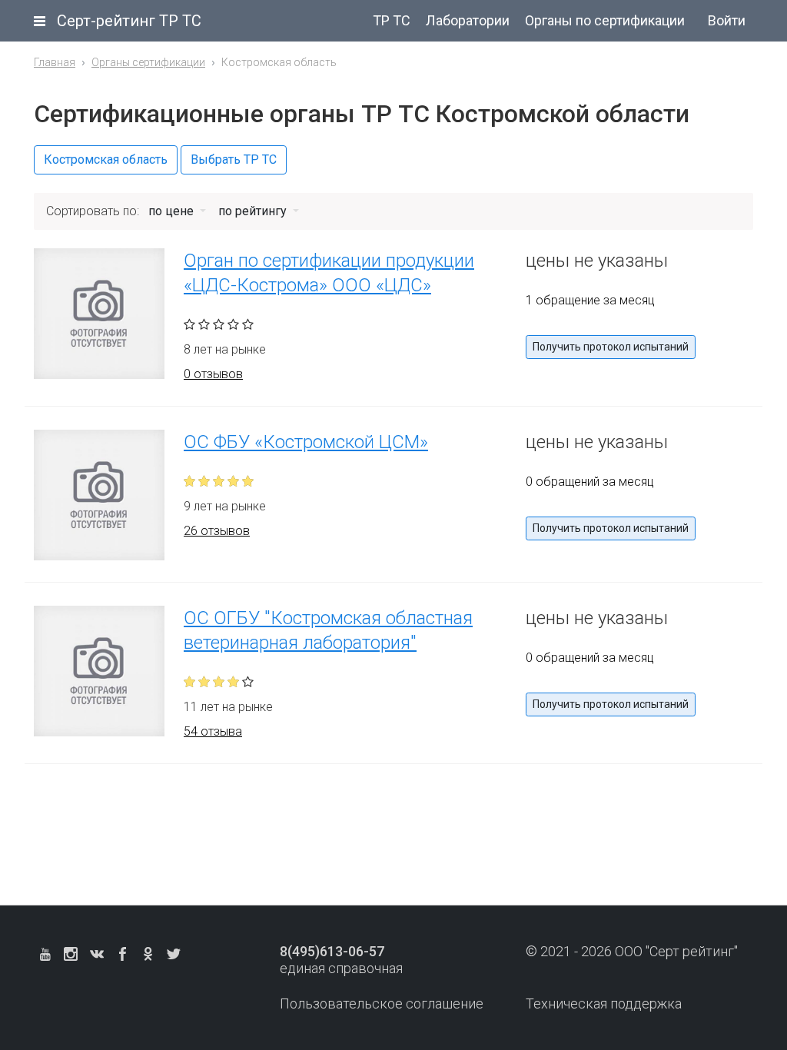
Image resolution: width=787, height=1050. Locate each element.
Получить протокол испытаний (611, 347)
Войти (726, 20)
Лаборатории (468, 20)
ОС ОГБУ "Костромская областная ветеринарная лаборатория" (328, 630)
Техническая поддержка (604, 1003)
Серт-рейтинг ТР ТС (129, 21)
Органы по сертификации (605, 20)
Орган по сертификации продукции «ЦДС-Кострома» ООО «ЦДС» (329, 273)
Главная (54, 62)
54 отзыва (213, 731)
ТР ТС (391, 20)
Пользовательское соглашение (381, 1003)
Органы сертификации (148, 62)
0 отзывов (213, 374)
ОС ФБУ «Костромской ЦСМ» (306, 442)
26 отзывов (217, 530)
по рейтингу (254, 211)
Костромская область (106, 159)
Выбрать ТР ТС (234, 159)
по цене (172, 211)
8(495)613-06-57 (332, 951)
